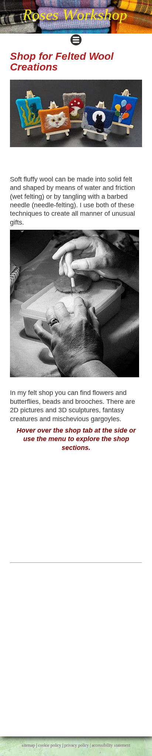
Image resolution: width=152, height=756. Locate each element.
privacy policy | (78, 745)
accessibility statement (111, 745)
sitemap (28, 745)
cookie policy (49, 745)
